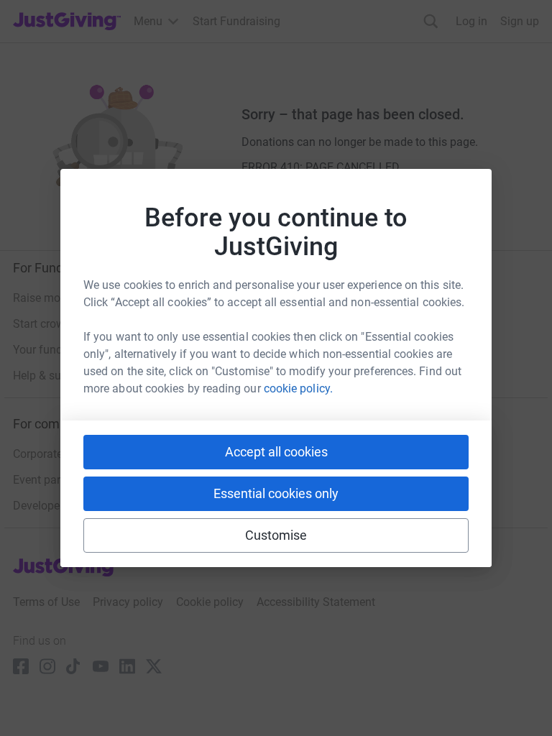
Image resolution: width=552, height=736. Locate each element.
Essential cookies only (276, 493)
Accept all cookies (276, 451)
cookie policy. (298, 388)
